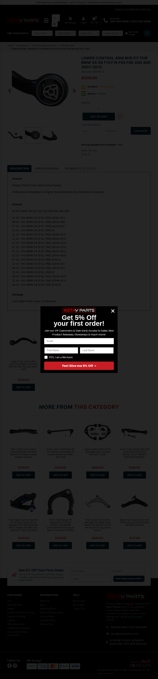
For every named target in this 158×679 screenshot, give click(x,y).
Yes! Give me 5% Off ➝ (79, 366)
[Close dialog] (113, 311)
